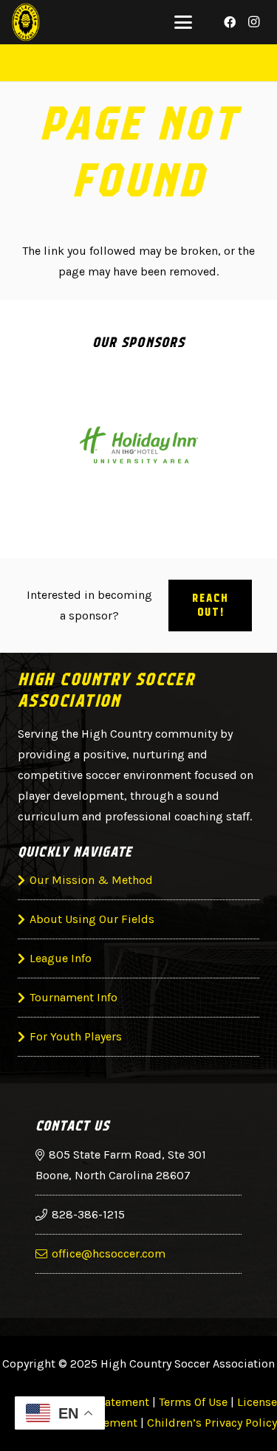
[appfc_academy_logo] (26, 22)
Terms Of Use (193, 1402)
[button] (183, 22)
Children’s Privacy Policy (212, 1423)
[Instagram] (253, 22)
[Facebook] (230, 22)
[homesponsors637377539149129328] (138, 446)
